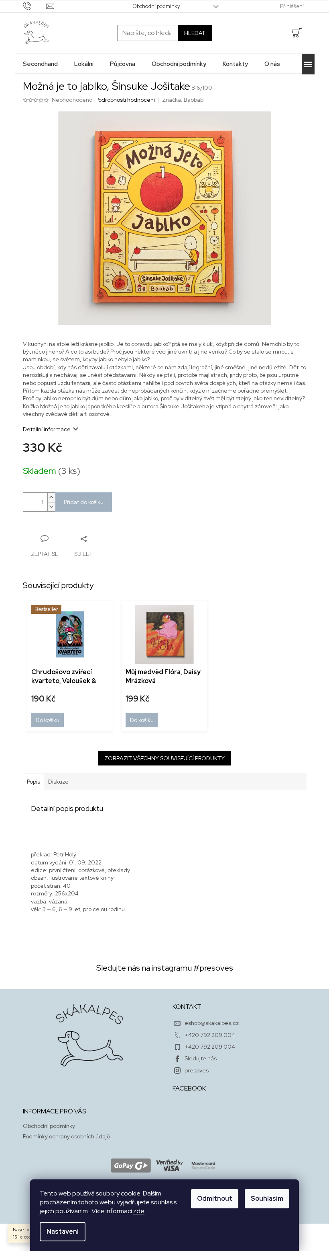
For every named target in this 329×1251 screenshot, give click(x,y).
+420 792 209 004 (210, 1035)
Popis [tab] (33, 781)
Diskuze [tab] (58, 781)
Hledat (194, 33)
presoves (197, 1070)
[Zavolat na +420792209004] (35, 5)
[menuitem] (40, 64)
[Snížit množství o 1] (51, 506)
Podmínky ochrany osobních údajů (66, 1136)
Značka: (182, 99)
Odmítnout (214, 1198)
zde (138, 1211)
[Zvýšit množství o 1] (51, 497)
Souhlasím (267, 1198)
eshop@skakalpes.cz (212, 1023)
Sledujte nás (201, 1058)
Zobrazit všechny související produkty (164, 758)
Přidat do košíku (84, 502)
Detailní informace (47, 429)
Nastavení (63, 1231)
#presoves (213, 968)
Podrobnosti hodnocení (125, 99)
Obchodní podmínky (156, 6)
